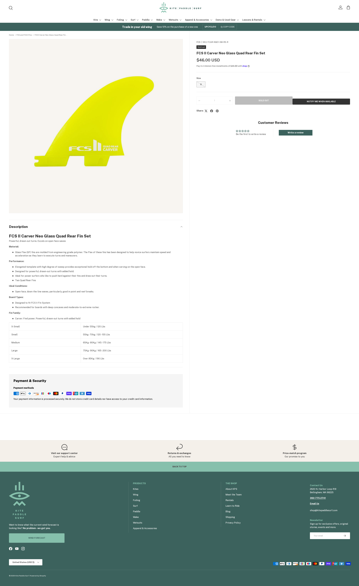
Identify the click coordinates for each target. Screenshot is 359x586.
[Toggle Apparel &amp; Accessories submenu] (211, 20)
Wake (159, 20)
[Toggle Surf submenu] (137, 20)
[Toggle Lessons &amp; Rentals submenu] (264, 20)
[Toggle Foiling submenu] (126, 20)
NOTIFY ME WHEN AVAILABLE (321, 102)
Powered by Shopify (38, 576)
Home (11, 35)
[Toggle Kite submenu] (100, 20)
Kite (96, 20)
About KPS (231, 489)
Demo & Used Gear (226, 20)
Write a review (296, 132)
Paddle (145, 20)
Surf (133, 20)
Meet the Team (233, 494)
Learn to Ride (232, 506)
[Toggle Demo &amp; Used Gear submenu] (238, 20)
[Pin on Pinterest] (217, 111)
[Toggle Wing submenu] (112, 20)
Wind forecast (36, 538)
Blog (227, 511)
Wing (107, 20)
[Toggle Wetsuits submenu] (180, 20)
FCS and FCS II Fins (24, 35)
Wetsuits (173, 20)
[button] (348, 7)
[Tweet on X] (206, 111)
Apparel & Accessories (197, 20)
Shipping (230, 517)
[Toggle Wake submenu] (164, 20)
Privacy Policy (233, 522)
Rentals (229, 500)
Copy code (229, 27)
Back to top (179, 467)
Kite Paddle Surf (22, 576)
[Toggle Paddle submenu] (151, 20)
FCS (198, 42)
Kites (135, 489)
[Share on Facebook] (211, 111)
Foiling (120, 20)
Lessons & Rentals (252, 20)
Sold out (264, 100)
